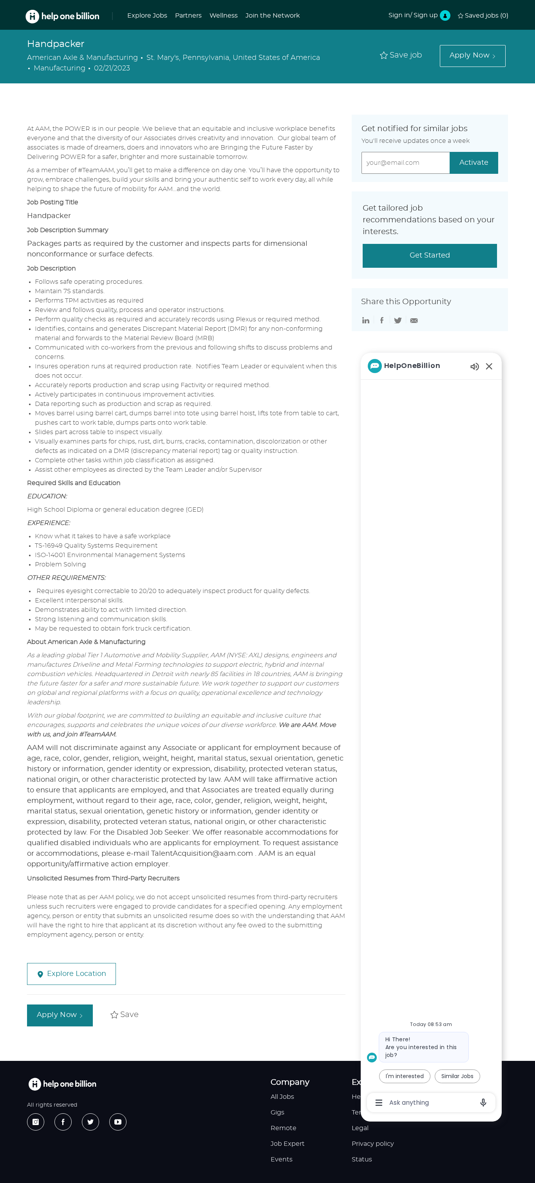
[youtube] (118, 1122)
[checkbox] (401, 56)
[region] (431, 733)
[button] (473, 56)
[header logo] (62, 16)
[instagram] (35, 1122)
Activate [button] (473, 162)
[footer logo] (62, 1084)
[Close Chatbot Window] (489, 366)
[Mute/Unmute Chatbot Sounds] (475, 366)
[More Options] (379, 1102)
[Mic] (483, 1103)
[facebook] (63, 1122)
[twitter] (90, 1122)
